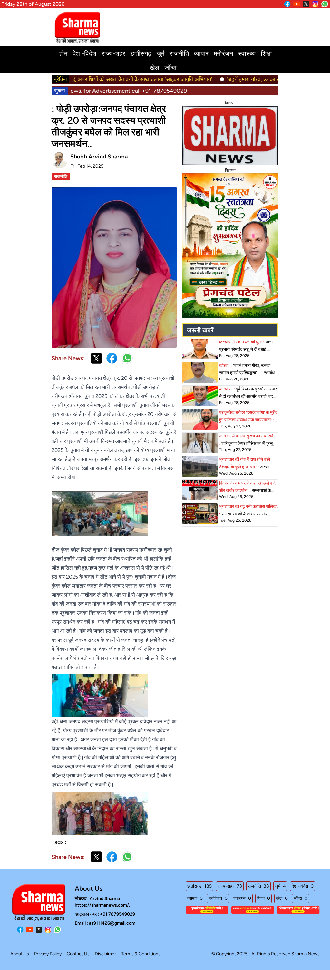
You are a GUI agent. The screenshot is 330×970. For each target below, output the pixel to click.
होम (63, 53)
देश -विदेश (84, 53)
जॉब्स (170, 68)
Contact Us (78, 953)
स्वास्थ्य (247, 53)
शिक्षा (266, 53)
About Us (19, 953)
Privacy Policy (48, 953)
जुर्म (160, 53)
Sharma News (305, 953)
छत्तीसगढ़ (141, 53)
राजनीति (179, 53)
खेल (154, 68)
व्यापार (201, 53)
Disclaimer (105, 953)
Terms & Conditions (140, 953)
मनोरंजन (223, 53)
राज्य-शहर (113, 53)
